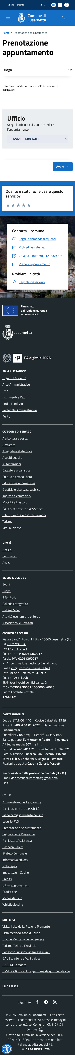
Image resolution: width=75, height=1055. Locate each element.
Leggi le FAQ (10, 821)
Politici (6, 416)
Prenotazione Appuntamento (21, 827)
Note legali (9, 866)
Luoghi (6, 591)
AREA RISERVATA (37, 1049)
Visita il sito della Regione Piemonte (26, 926)
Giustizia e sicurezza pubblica (21, 489)
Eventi (6, 584)
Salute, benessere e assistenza (22, 508)
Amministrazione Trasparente (21, 802)
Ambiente (8, 444)
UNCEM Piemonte (14, 964)
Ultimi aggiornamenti (16, 885)
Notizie (7, 549)
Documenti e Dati (13, 397)
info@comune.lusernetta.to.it (30, 668)
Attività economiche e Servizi (21, 616)
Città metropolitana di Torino (21, 932)
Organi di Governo (14, 378)
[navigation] (8, 17)
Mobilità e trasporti (14, 502)
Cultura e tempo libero (17, 476)
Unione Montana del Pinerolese (23, 939)
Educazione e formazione (18, 483)
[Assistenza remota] (41, 1029)
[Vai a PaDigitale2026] (26, 358)
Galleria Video (11, 610)
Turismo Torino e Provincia (19, 945)
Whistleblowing (12, 904)
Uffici (5, 390)
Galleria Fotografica (15, 603)
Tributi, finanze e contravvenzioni (24, 515)
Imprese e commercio (16, 495)
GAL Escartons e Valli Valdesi (21, 958)
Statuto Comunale (14, 853)
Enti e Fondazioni (13, 403)
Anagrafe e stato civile (17, 451)
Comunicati (9, 556)
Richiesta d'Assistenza (17, 840)
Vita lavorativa (12, 527)
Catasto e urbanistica (16, 470)
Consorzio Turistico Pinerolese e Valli (26, 952)
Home (5, 33)
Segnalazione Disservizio (18, 834)
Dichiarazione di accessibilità (21, 808)
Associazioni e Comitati (17, 622)
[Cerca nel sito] (64, 18)
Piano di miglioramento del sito (22, 815)
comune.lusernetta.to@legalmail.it (34, 663)
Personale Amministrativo (19, 410)
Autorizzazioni (11, 464)
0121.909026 (16, 644)
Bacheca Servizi (12, 847)
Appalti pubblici (12, 457)
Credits (7, 878)
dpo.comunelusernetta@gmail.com (34, 777)
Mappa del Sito (12, 898)
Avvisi (6, 562)
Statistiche (9, 891)
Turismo (7, 521)
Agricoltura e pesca (15, 438)
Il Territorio (9, 597)
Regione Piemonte (15, 5)
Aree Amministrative (16, 384)
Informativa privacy (15, 859)
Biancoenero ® (40, 1039)
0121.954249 (17, 648)
